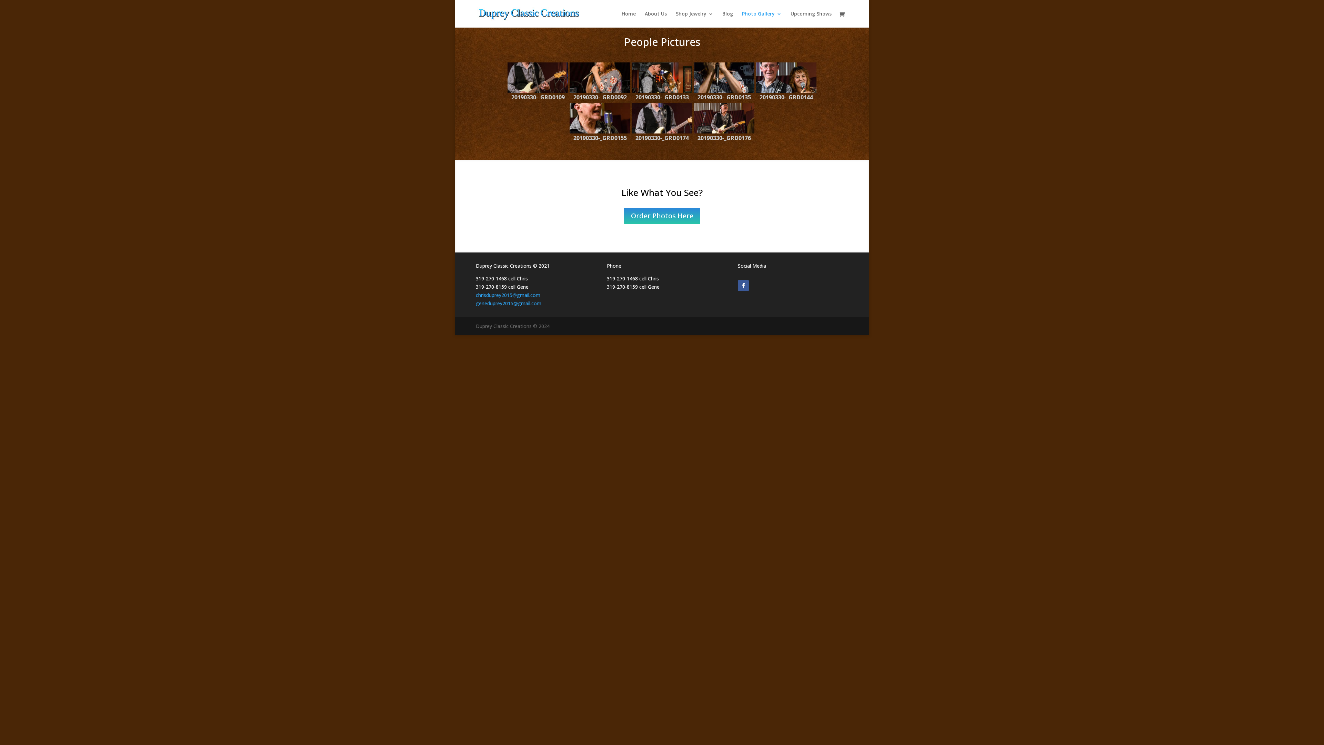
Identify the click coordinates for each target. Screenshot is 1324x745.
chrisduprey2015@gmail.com (508, 295)
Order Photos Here (662, 215)
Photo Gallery (758, 14)
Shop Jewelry (691, 14)
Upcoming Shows (811, 14)
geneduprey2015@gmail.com (508, 303)
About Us (656, 14)
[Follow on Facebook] (743, 285)
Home (629, 14)
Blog (727, 14)
